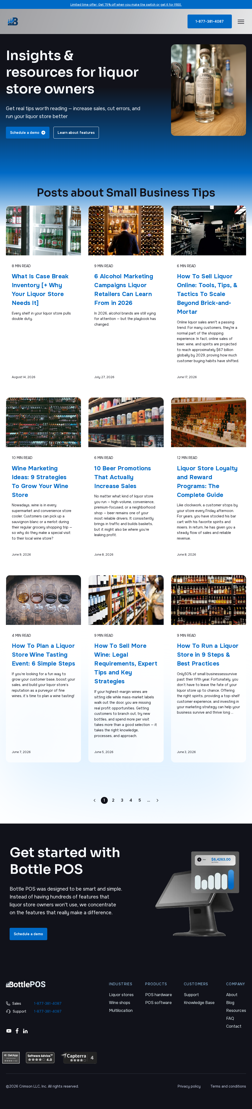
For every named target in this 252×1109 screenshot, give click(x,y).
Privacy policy (189, 1086)
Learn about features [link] (76, 132)
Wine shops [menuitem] (119, 1002)
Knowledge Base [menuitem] (199, 1002)
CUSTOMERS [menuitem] (196, 984)
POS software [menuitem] (158, 1002)
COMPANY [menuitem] (235, 984)
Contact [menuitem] (233, 1026)
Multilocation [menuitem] (121, 1010)
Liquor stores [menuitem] (121, 994)
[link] (13, 21)
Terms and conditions (228, 1086)
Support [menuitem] (191, 994)
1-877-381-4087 (210, 21)
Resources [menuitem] (236, 1010)
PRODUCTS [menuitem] (156, 984)
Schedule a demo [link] (24, 132)
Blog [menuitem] (230, 1002)
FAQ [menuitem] (230, 1018)
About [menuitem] (231, 994)
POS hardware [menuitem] (158, 994)
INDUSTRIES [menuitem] (120, 984)
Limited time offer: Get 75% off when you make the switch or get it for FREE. (126, 4)
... (149, 801)
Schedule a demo (28, 934)
